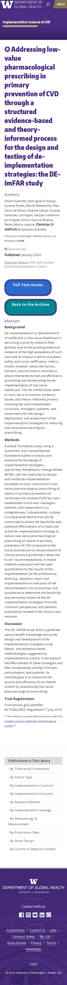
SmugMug (48, 914)
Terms (51, 943)
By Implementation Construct (31, 785)
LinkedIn (41, 914)
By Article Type (21, 777)
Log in (33, 963)
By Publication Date (24, 832)
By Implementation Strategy (30, 810)
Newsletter (34, 949)
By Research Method (25, 802)
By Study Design (22, 841)
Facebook (21, 914)
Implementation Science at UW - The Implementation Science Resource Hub (28, 5)
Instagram (28, 914)
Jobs (53, 930)
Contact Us (37, 930)
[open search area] (48, 4)
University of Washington (8, 4)
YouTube (35, 914)
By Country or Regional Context (33, 849)
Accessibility (16, 930)
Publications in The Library (29, 761)
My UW (45, 936)
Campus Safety (24, 936)
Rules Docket (16, 943)
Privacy (36, 943)
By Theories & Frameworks (29, 769)
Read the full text (15, 262)
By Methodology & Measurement (22, 821)
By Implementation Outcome (31, 793)
